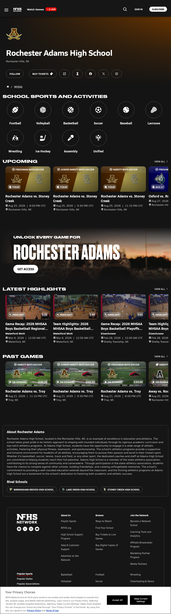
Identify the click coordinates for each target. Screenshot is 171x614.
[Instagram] (31, 529)
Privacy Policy (34, 610)
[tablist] (33, 578)
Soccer (99, 581)
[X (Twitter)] (25, 529)
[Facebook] (19, 529)
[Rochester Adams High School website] (64, 74)
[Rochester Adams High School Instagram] (116, 74)
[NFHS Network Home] (17, 10)
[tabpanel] (107, 581)
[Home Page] (8, 87)
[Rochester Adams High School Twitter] (103, 74)
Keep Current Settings (141, 600)
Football (100, 574)
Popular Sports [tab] (25, 573)
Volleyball (66, 581)
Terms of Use (52, 610)
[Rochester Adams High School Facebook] (90, 74)
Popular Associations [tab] (28, 583)
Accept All (117, 599)
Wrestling (135, 574)
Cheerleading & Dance (142, 581)
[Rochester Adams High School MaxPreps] (77, 74)
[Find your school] (125, 9)
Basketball (66, 574)
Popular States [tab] (25, 578)
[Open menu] (6, 10)
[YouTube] (37, 529)
